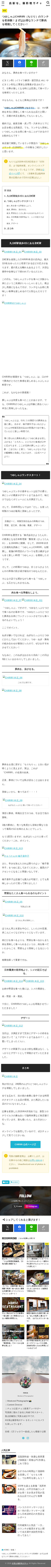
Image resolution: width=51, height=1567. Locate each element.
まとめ (9, 228)
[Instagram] (31, 1206)
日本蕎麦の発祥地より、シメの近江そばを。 (25, 218)
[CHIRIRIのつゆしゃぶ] (25, 336)
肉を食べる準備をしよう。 (20, 206)
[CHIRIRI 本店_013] (12, 852)
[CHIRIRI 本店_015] (33, 984)
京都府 (15, 1182)
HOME (6, 1550)
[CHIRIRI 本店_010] (13, 915)
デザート (12, 223)
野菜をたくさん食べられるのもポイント (25, 213)
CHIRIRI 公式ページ (24, 1144)
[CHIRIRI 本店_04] (11, 487)
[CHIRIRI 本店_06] (12, 677)
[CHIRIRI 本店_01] (11, 255)
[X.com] (18, 1206)
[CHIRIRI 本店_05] (12, 902)
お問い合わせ (36, 1160)
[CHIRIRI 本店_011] (32, 604)
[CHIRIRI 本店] (10, 1080)
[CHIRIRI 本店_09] (12, 800)
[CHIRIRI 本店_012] (12, 1029)
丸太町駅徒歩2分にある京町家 (19, 196)
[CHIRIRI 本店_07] (11, 604)
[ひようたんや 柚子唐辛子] (15, 859)
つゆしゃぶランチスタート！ (19, 201)
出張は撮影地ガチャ (20, 1563)
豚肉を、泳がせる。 (17, 209)
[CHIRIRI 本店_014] (12, 984)
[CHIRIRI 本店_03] (31, 255)
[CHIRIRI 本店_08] (25, 724)
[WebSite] (23, 1438)
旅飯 (4, 10)
